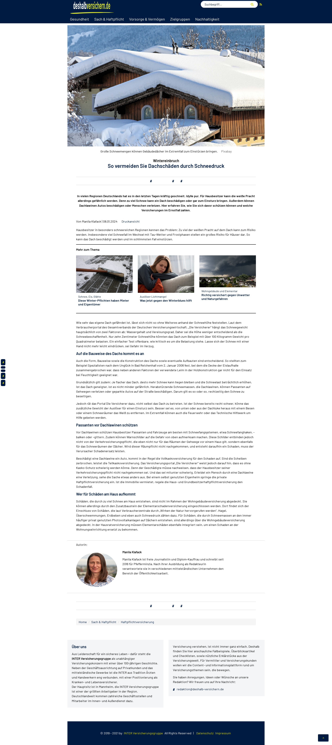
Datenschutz (205, 733)
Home (83, 622)
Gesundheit (79, 19)
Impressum (223, 733)
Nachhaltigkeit (207, 19)
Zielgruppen (180, 19)
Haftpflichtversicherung (137, 622)
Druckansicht (131, 221)
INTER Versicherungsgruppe (143, 733)
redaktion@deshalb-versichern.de (200, 689)
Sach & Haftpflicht (109, 19)
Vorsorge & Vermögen (147, 19)
